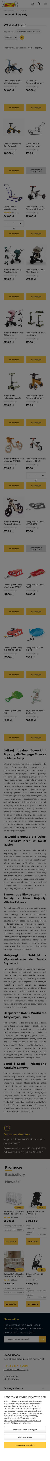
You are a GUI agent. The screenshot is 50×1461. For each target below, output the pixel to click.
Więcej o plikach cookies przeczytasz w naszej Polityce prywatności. (22, 1421)
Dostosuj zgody (25, 1437)
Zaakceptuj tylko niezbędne (25, 1429)
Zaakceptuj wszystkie (25, 1445)
